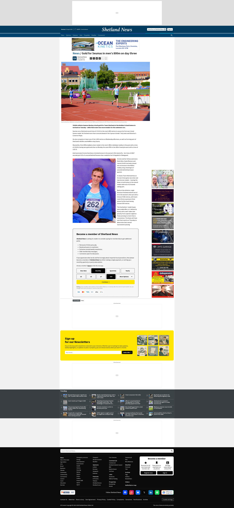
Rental (111, 486)
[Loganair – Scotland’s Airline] (163, 291)
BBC (110, 467)
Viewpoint (95, 471)
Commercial (113, 461)
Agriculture (63, 462)
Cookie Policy (111, 499)
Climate (62, 470)
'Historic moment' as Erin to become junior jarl (105, 407)
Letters (95, 467)
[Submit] (171, 451)
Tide (126, 469)
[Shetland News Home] (117, 32)
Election (62, 485)
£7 (101, 276)
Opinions (96, 465)
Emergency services (82, 457)
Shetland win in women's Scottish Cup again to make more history (162, 402)
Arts (61, 464)
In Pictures (96, 479)
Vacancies (112, 476)
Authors (127, 476)
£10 (111, 276)
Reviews (95, 469)
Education (63, 483)
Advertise (71, 499)
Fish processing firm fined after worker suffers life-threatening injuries (77, 408)
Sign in (170, 29)
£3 (81, 276)
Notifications (137, 499)
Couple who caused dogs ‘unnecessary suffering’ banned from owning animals (77, 414)
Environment (80, 464)
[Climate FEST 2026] (163, 171)
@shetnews (81, 58)
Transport (95, 457)
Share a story (80, 499)
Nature (78, 474)
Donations (129, 499)
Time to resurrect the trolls (133, 395)
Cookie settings (168, 499)
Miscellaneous (129, 461)
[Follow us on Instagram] (131, 492)
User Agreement (90, 499)
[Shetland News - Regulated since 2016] (67, 492)
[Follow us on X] (144, 492)
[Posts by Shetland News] (75, 58)
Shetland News (82, 57)
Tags (126, 474)
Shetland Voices (97, 483)
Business (62, 468)
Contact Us (63, 499)
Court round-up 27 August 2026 (77, 401)
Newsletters (128, 479)
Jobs (110, 474)
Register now (148, 473)
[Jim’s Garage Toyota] (163, 250)
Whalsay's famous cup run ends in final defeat (163, 407)
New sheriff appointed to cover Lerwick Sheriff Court (134, 407)
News (76, 53)
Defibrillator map (130, 485)
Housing (79, 470)
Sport (78, 485)
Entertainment (80, 461)
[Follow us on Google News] (167, 492)
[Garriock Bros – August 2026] (163, 277)
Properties (112, 482)
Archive (127, 472)
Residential (112, 484)
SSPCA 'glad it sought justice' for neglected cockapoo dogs (105, 413)
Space (78, 482)
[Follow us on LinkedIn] (150, 492)
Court (61, 481)
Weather (95, 461)
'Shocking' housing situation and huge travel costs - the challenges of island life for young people (105, 403)
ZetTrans (111, 471)
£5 (91, 276)
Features (95, 476)
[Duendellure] (163, 195)
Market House (113, 469)
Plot (126, 459)
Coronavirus (63, 476)
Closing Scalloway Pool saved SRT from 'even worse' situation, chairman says (134, 414)
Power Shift (80, 480)
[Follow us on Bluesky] (138, 492)
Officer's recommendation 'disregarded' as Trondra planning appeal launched (132, 402)
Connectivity (63, 474)
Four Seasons (113, 457)
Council (62, 479)
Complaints (120, 499)
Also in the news (64, 460)
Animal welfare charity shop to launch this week (162, 413)
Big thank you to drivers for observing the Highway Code (162, 395)
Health (78, 466)
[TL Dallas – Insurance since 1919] (163, 222)
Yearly (128, 271)
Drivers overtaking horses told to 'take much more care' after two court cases (106, 396)
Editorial (95, 473)
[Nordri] (163, 236)
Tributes (95, 481)
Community (63, 472)
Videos (127, 482)
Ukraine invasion (97, 459)
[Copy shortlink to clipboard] (100, 58)
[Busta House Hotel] (163, 209)
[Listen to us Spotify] (157, 492)
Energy (78, 459)
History (79, 468)
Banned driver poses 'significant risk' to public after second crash (77, 395)
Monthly (98, 271)
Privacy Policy (101, 499)
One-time (83, 271)
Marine (78, 472)
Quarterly (113, 271)
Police (78, 476)
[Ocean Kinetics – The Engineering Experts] (105, 44)
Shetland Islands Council (115, 465)
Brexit (62, 466)
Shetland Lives (97, 485)
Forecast (127, 467)
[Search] (172, 35)
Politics (79, 478)
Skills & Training (113, 479)
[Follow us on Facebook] (125, 492)
